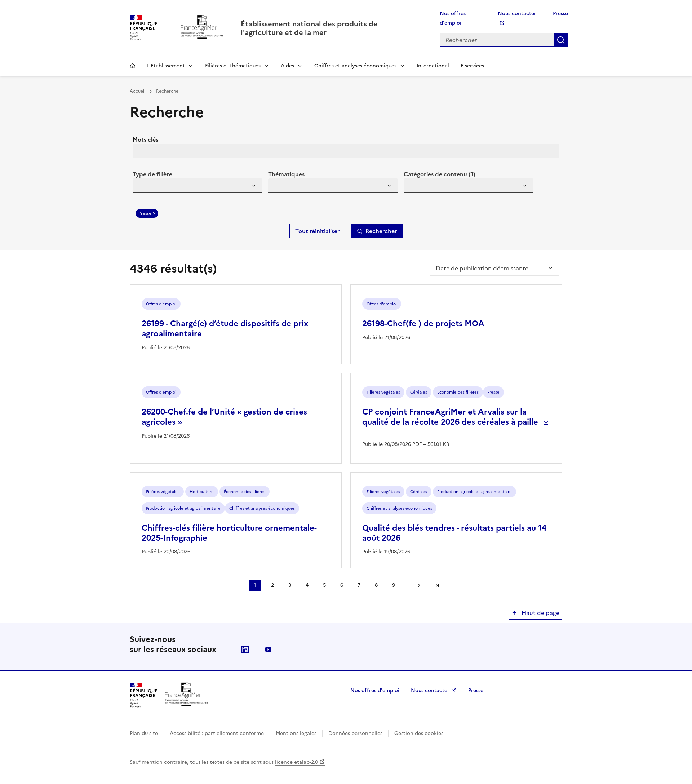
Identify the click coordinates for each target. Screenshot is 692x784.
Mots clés (145, 139)
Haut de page (539, 612)
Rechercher (561, 40)
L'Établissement (166, 66)
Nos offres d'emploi (374, 690)
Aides (287, 66)
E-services (472, 66)
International (433, 66)
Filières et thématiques (233, 66)
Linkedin (245, 649)
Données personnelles (355, 733)
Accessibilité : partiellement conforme (217, 733)
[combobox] (197, 185)
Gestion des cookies (418, 733)
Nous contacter (430, 690)
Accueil (132, 66)
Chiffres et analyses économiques (355, 66)
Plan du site (144, 733)
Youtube (268, 649)
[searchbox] (142, 186)
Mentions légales (296, 733)
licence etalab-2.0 (296, 762)
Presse (560, 13)
